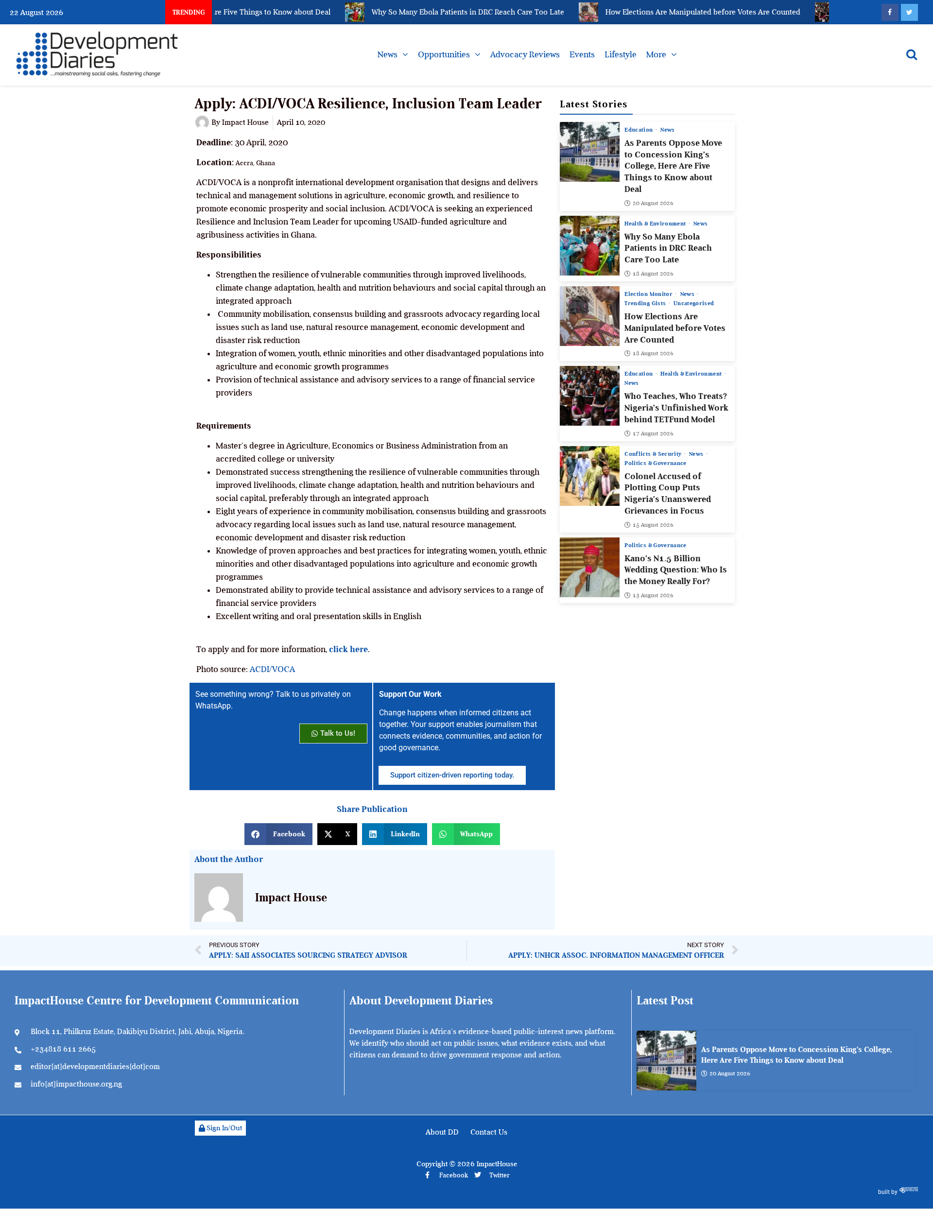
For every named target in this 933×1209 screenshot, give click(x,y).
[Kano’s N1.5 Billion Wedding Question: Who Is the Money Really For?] (590, 567)
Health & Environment (655, 223)
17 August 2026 (653, 433)
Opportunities (444, 54)
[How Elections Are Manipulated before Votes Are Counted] (590, 316)
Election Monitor (649, 294)
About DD (442, 1132)
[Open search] (911, 54)
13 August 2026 (653, 595)
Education (639, 130)
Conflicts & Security (653, 454)
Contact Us (488, 1132)
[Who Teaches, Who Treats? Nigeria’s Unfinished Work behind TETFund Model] (590, 396)
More (656, 54)
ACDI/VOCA (272, 669)
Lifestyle (621, 54)
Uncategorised (694, 303)
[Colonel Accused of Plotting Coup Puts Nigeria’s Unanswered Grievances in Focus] (590, 476)
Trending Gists (645, 303)
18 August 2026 (653, 273)
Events (582, 54)
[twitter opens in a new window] (909, 12)
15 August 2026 (653, 525)
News (387, 54)
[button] (278, 834)
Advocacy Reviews (525, 54)
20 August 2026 (653, 203)
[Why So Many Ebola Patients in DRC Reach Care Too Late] (590, 246)
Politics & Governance (655, 463)
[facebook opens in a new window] (889, 12)
